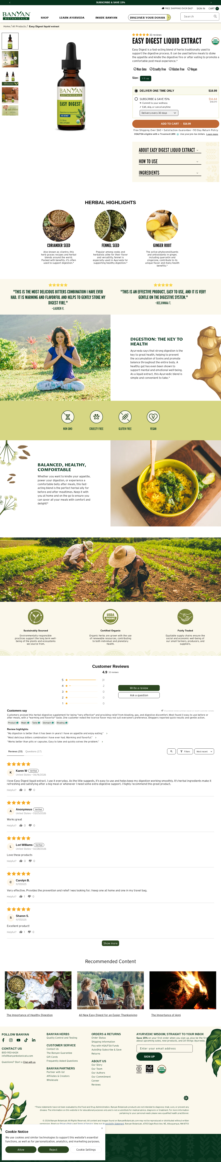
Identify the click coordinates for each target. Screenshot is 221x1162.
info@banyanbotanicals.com (17, 1055)
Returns (96, 1053)
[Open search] (171, 751)
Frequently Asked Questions (62, 1060)
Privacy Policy (66, 1124)
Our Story (97, 1064)
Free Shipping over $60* (179, 8)
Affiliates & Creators (58, 1076)
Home (6, 26)
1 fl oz (145, 78)
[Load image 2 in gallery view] (10, 59)
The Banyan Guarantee (59, 1053)
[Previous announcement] (10, 2)
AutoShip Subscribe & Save (107, 1049)
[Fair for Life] (149, 1069)
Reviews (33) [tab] (15, 751)
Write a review (139, 688)
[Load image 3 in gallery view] (10, 77)
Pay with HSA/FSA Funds (105, 1045)
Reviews (96, 1084)
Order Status (99, 1037)
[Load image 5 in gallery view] (10, 113)
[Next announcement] (211, 2)
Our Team (97, 1068)
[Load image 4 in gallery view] (10, 95)
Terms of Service (85, 1124)
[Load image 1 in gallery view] (10, 41)
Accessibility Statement (113, 1124)
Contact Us (53, 1049)
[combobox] (200, 16)
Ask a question (139, 695)
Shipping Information (103, 1041)
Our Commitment (101, 1076)
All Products (19, 26)
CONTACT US (12, 1048)
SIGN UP (149, 1056)
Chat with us (29, 1062)
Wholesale (52, 1080)
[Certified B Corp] (139, 1069)
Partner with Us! (56, 1072)
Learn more (212, 134)
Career (95, 1080)
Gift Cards (52, 1056)
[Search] (215, 16)
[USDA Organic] (161, 1069)
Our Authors (98, 1072)
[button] (214, 8)
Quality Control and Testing (62, 1037)
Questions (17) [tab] (33, 751)
